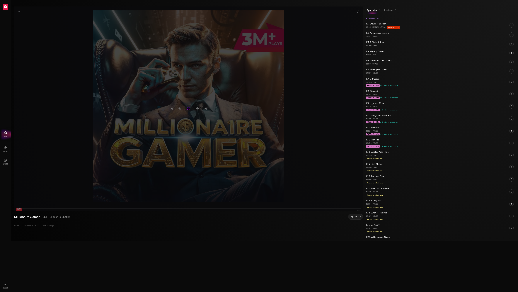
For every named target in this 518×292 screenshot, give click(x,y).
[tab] (372, 10)
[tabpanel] (440, 126)
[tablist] (380, 10)
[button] (440, 25)
